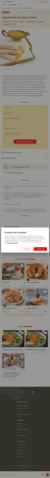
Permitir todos (40, 249)
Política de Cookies (13, 243)
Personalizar (26, 249)
